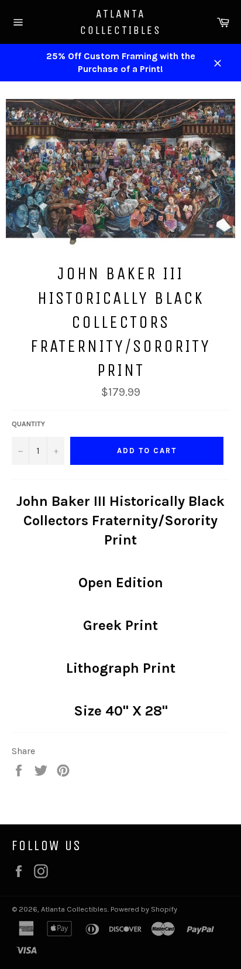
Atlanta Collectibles (120, 22)
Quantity (28, 424)
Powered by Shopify (144, 909)
